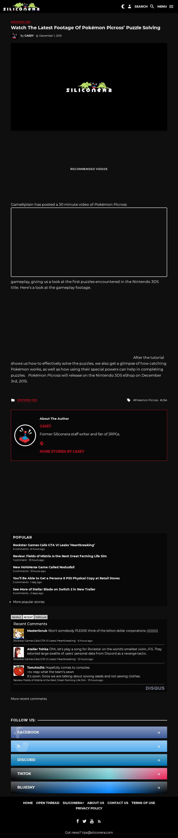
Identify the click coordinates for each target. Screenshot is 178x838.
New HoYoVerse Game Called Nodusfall (43, 567)
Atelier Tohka (37, 649)
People (16, 617)
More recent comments (29, 699)
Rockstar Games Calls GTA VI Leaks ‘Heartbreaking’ (54, 545)
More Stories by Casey (62, 451)
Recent (28, 617)
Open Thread (47, 803)
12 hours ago (85, 659)
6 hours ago (85, 640)
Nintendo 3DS (21, 22)
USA (164, 400)
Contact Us (117, 803)
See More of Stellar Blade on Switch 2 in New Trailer (54, 589)
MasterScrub (37, 631)
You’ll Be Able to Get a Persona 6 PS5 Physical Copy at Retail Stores (66, 578)
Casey (29, 35)
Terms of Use (143, 803)
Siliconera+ (73, 803)
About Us (95, 803)
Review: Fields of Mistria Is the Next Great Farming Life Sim (60, 556)
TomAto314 (36, 668)
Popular (40, 617)
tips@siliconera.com (97, 833)
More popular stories (28, 602)
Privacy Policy (89, 808)
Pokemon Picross (146, 400)
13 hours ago (95, 680)
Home (28, 803)
